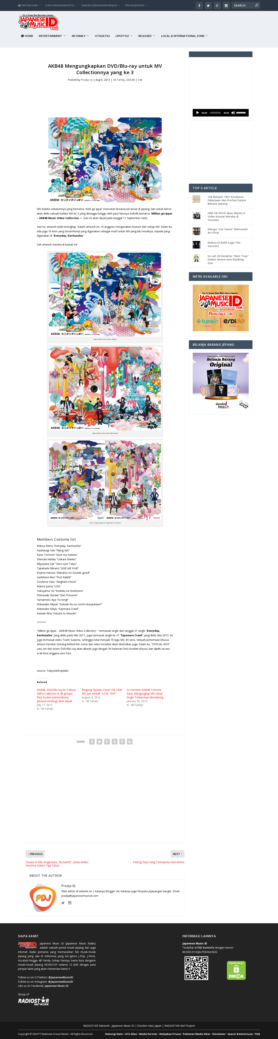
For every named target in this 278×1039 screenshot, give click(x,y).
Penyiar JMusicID (134, 5)
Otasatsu (102, 36)
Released (145, 36)
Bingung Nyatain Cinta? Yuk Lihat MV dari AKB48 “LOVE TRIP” (102, 691)
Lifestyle (122, 36)
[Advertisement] (191, 22)
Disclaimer (219, 1034)
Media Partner (148, 1034)
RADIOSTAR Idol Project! (180, 1025)
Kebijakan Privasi (170, 1034)
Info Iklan (131, 1034)
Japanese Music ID (123, 1025)
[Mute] (233, 113)
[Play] (198, 113)
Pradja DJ (86, 80)
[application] (221, 113)
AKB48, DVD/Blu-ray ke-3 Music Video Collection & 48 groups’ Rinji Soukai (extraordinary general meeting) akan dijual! (56, 695)
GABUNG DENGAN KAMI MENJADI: (99, 5)
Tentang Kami (29, 5)
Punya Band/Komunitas (59, 5)
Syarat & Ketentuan (240, 1034)
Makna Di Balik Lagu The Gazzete (224, 244)
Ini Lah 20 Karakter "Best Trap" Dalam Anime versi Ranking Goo (228, 259)
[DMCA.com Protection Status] (236, 979)
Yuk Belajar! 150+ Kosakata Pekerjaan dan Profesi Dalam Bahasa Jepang (227, 200)
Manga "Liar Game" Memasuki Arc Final (228, 230)
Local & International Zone (182, 36)
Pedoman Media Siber (196, 1034)
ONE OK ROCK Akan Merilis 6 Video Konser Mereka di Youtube (226, 216)
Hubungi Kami (114, 1034)
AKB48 (130, 80)
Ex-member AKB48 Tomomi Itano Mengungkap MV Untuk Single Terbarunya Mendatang (145, 693)
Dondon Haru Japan (149, 1025)
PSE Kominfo (205, 947)
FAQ (257, 1034)
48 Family (78, 36)
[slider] (241, 112)
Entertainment (50, 36)
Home (28, 36)
